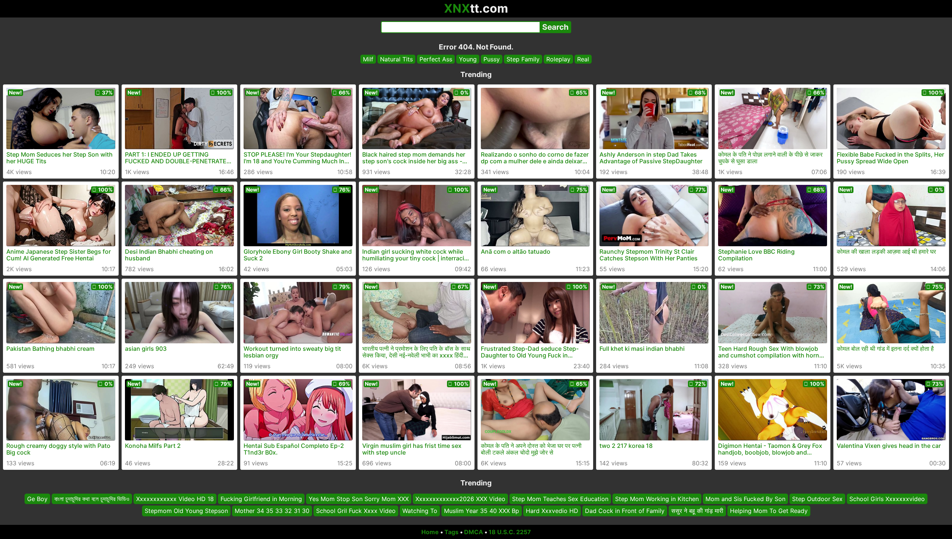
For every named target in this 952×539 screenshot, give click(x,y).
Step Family (523, 59)
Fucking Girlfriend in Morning (261, 499)
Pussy (491, 59)
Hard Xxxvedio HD (552, 511)
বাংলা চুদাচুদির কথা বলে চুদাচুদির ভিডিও (91, 499)
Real (583, 59)
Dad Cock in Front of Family (625, 511)
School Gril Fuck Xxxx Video (356, 511)
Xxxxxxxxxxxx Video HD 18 (175, 499)
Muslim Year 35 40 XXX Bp (481, 511)
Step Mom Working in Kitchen (657, 499)
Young (468, 59)
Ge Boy (37, 499)
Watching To (419, 511)
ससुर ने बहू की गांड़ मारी (697, 511)
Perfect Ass (435, 59)
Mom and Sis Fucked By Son (745, 499)
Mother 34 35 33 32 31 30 (272, 511)
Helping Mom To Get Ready (769, 511)
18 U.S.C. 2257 (510, 532)
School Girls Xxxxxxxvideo (887, 499)
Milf (368, 59)
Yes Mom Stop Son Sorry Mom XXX (359, 499)
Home (430, 532)
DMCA (473, 532)
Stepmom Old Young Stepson (186, 511)
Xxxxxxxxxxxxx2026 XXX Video (460, 499)
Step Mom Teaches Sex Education (560, 499)
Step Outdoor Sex (817, 499)
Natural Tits (396, 59)
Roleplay (558, 59)
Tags (451, 532)
